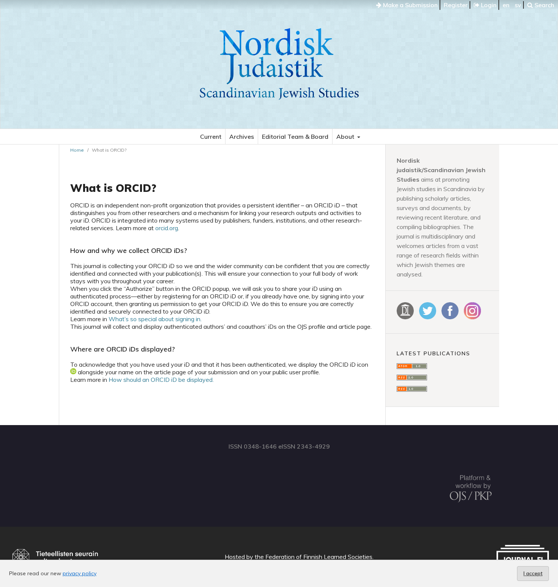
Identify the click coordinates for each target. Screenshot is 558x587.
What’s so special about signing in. (155, 319)
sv (518, 5)
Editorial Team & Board (295, 136)
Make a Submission (409, 5)
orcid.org (166, 228)
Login (488, 5)
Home (77, 150)
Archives (241, 136)
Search (543, 5)
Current (210, 136)
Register (456, 5)
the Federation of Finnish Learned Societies (313, 556)
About (346, 136)
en (506, 5)
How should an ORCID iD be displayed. (161, 379)
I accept (532, 573)
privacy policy (79, 573)
